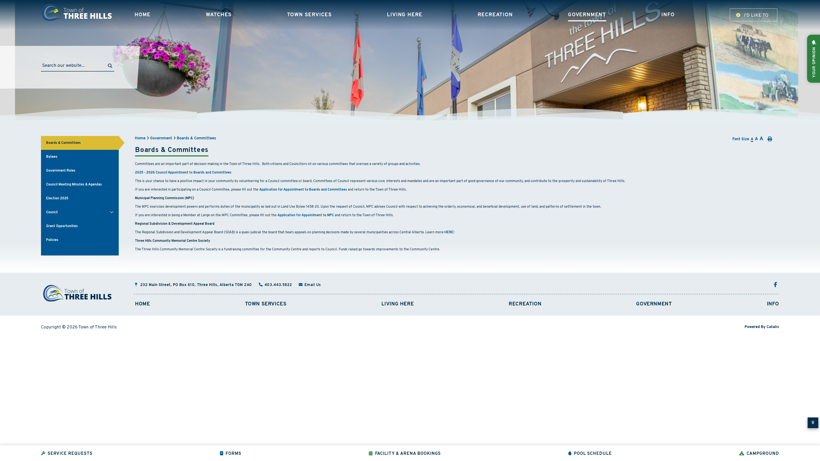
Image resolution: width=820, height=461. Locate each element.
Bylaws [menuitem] (51, 157)
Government (161, 138)
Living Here (397, 304)
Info (773, 304)
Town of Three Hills (77, 12)
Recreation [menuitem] (495, 15)
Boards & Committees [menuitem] (63, 143)
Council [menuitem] (52, 212)
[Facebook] (776, 285)
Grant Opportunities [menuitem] (62, 226)
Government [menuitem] (587, 15)
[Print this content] (769, 139)
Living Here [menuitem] (404, 15)
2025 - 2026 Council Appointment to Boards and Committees (183, 173)
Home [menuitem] (143, 15)
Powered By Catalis (762, 327)
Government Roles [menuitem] (60, 171)
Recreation (525, 304)
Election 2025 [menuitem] (57, 198)
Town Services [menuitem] (309, 15)
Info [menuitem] (668, 15)
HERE (448, 232)
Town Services (266, 304)
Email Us (313, 285)
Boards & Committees (196, 138)
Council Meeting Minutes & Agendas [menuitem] (74, 184)
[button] (111, 212)
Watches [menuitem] (219, 15)
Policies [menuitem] (52, 240)
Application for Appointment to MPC (305, 215)
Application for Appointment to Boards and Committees (303, 190)
